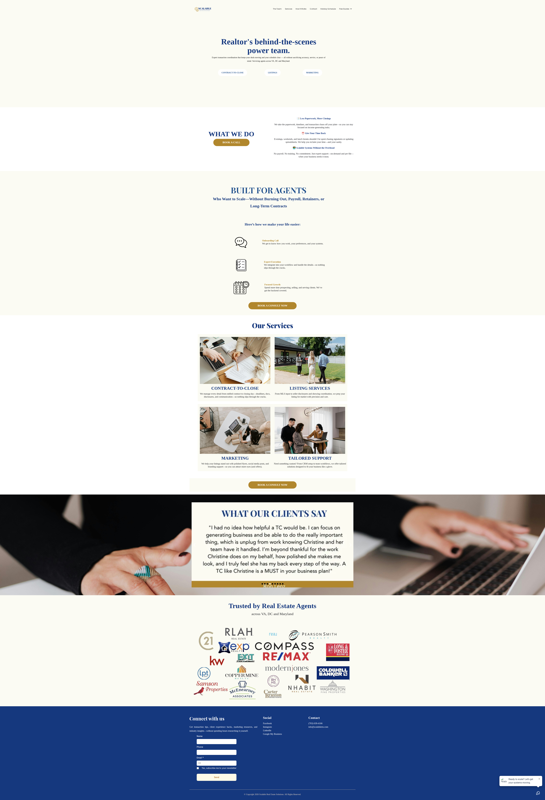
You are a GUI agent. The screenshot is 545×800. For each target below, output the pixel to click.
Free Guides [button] (344, 9)
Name (200, 736)
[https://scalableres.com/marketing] (235, 430)
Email (200, 757)
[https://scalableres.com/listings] (310, 360)
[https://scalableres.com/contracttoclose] (235, 360)
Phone (200, 747)
